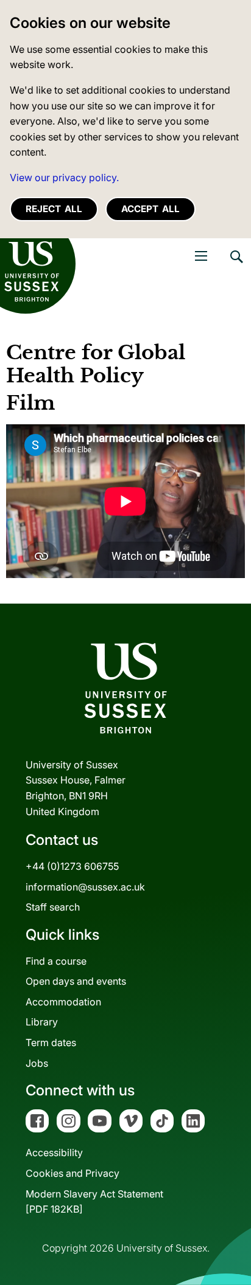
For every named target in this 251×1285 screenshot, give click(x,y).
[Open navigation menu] (201, 256)
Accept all (150, 209)
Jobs (37, 1063)
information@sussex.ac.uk (85, 887)
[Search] (236, 265)
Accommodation (63, 1002)
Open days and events (76, 981)
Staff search (53, 907)
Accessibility (54, 1152)
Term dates (51, 1042)
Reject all (54, 209)
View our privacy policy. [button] (64, 177)
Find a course (56, 961)
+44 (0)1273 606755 (72, 866)
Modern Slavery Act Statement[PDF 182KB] (94, 1202)
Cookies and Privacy (72, 1173)
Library (42, 1022)
